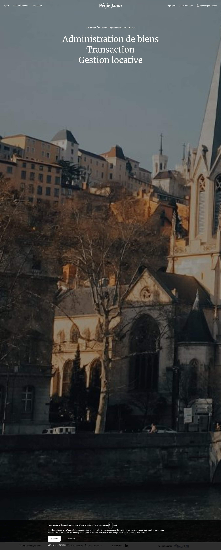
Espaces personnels (208, 5)
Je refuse (71, 538)
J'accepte (54, 539)
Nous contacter (186, 5)
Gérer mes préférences (57, 545)
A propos (171, 5)
